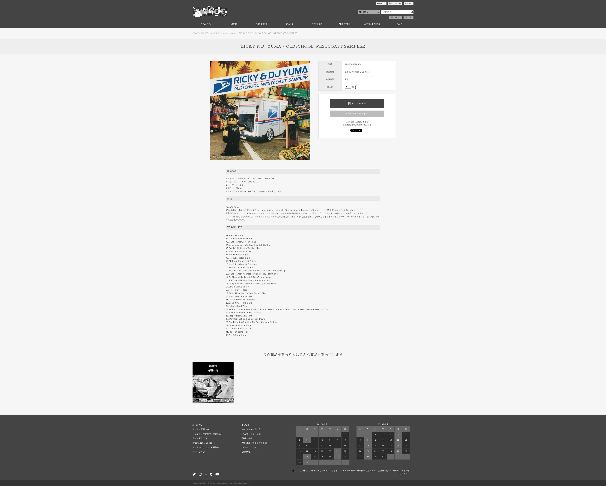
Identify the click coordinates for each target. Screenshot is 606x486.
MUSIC (234, 24)
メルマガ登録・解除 (251, 434)
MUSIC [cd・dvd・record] (223, 33)
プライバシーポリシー (252, 447)
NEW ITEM (206, 24)
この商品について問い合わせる (357, 125)
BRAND (289, 24)
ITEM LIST (317, 24)
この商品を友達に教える (357, 122)
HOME (196, 33)
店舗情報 (246, 452)
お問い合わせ (199, 452)
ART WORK (344, 24)
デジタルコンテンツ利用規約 (206, 447)
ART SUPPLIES (372, 24)
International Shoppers (357, 114)
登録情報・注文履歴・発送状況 (207, 434)
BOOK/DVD (261, 24)
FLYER (408, 17)
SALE (399, 24)
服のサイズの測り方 (251, 429)
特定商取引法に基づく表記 (254, 443)
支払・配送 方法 (200, 438)
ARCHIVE (395, 17)
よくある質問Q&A (201, 429)
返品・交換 (247, 438)
